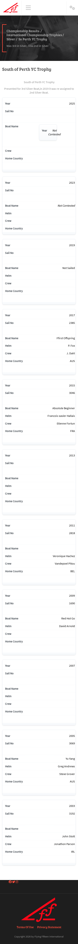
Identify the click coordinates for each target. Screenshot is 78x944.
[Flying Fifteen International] (10, 7)
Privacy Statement (49, 927)
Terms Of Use (25, 927)
